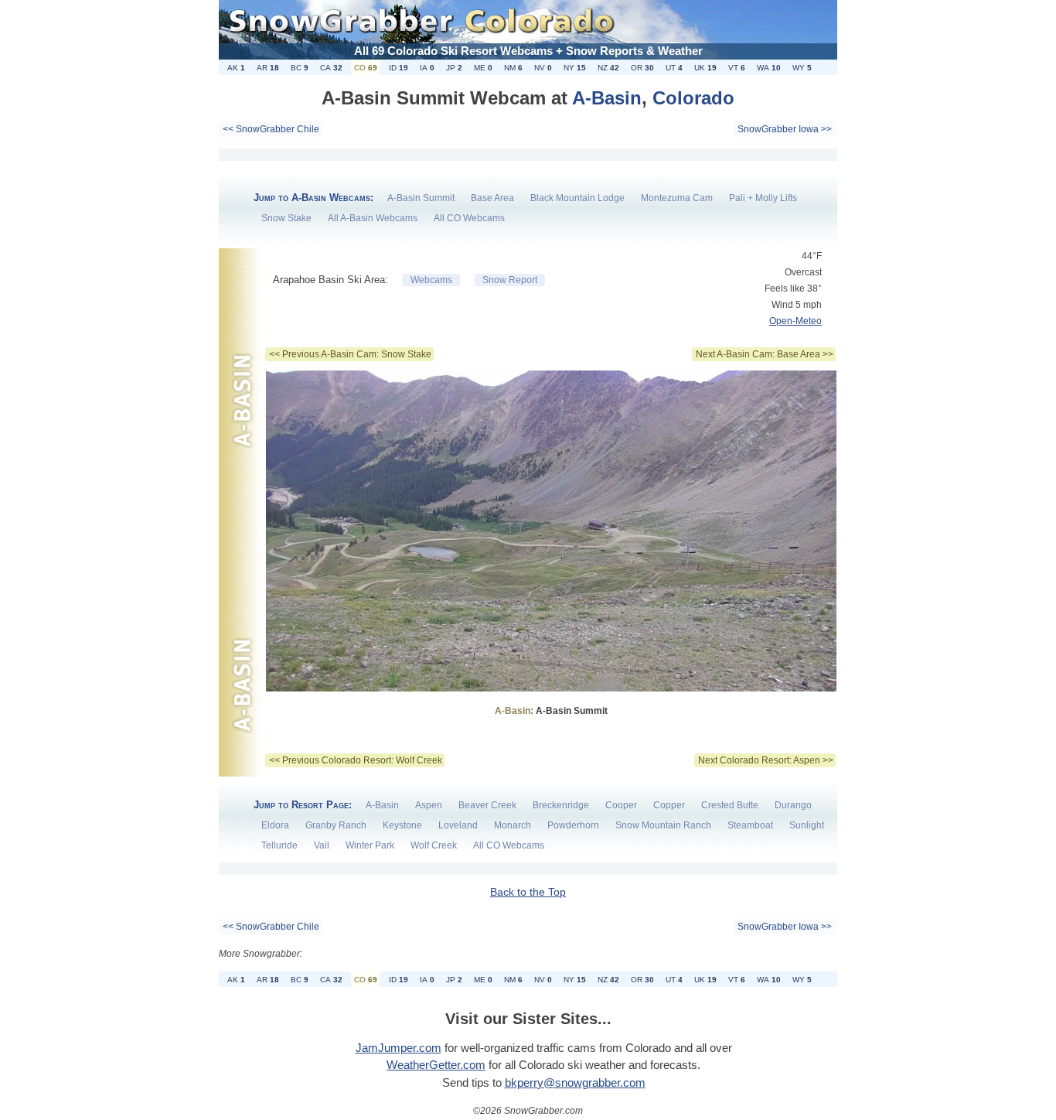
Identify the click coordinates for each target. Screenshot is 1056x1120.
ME (483, 67)
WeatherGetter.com (436, 1064)
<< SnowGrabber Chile (271, 129)
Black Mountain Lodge (577, 198)
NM (513, 67)
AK (236, 67)
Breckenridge (561, 805)
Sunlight (806, 825)
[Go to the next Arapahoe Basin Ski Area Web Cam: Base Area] (551, 700)
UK (705, 67)
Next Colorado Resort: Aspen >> (765, 760)
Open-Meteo (795, 321)
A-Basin (607, 97)
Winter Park (370, 845)
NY (575, 67)
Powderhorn (573, 825)
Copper (669, 805)
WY (802, 67)
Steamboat (750, 825)
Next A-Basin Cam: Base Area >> (764, 354)
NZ (608, 67)
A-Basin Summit (421, 198)
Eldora (275, 825)
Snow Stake (286, 218)
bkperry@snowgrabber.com (575, 1082)
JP (454, 67)
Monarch (512, 825)
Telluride (279, 845)
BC (299, 67)
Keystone (402, 825)
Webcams (431, 280)
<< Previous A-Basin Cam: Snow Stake (350, 354)
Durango (793, 805)
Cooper (621, 805)
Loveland (458, 825)
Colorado (693, 97)
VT (736, 67)
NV (543, 67)
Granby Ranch (335, 825)
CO (365, 67)
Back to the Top (528, 892)
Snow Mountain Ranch (663, 825)
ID (398, 67)
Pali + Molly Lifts (763, 198)
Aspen (428, 805)
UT (674, 67)
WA (769, 67)
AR (268, 67)
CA (331, 67)
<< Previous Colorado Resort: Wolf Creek (355, 760)
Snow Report (509, 280)
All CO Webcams (469, 218)
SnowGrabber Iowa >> (784, 129)
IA (427, 67)
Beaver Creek (487, 805)
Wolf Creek (433, 845)
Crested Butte (729, 805)
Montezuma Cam (677, 198)
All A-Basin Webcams (372, 218)
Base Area (492, 198)
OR (642, 67)
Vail (321, 845)
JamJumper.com (398, 1047)
